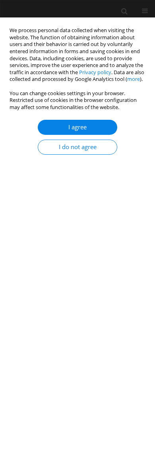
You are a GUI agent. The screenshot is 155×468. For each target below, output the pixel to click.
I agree (77, 127)
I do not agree (78, 147)
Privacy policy (95, 72)
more (133, 79)
